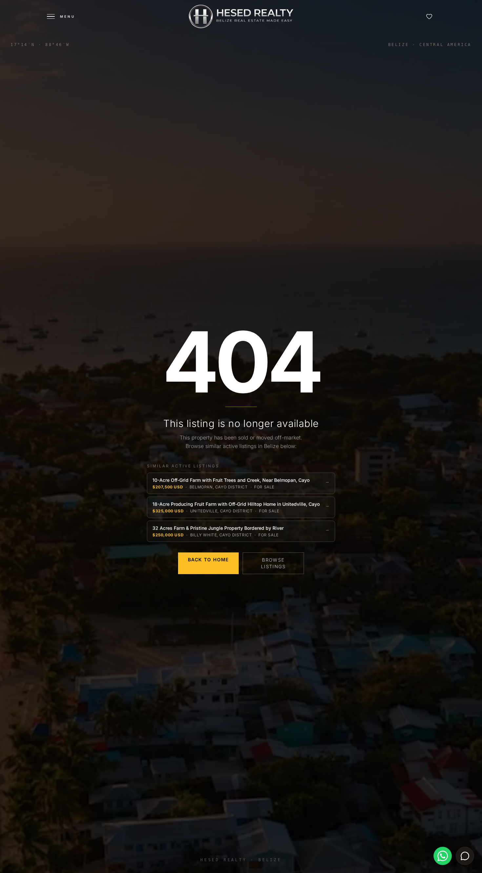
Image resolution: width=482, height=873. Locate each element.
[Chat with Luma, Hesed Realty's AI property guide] (465, 856)
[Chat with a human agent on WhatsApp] (442, 856)
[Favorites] (429, 16)
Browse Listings (273, 563)
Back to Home (208, 559)
